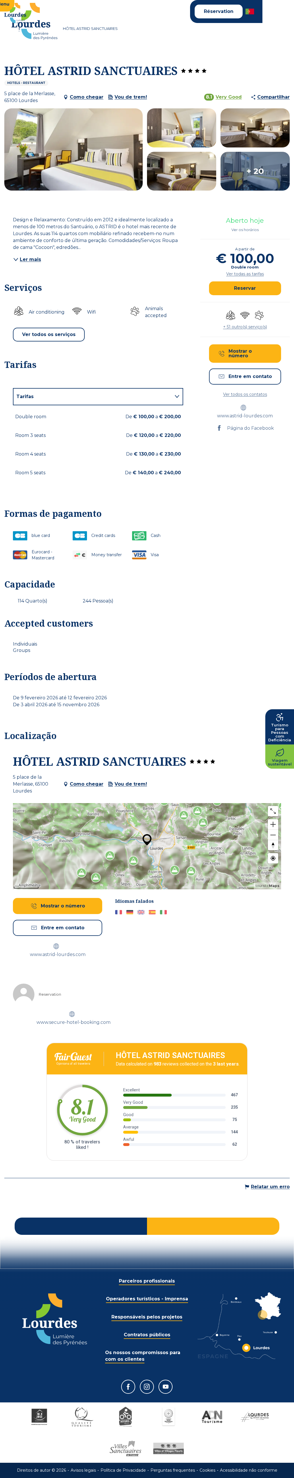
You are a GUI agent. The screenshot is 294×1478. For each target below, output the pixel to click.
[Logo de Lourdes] (54, 1319)
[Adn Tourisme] (211, 1417)
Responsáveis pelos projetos (146, 1317)
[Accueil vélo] (125, 1417)
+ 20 (255, 171)
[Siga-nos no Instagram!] (147, 1387)
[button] (250, 11)
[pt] (250, 11)
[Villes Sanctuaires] (125, 1448)
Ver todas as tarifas (245, 274)
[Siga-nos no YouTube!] (165, 1387)
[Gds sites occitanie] (168, 1417)
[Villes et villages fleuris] (168, 1448)
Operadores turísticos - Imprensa (147, 1299)
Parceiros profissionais (147, 1281)
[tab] (92, 397)
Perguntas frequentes (172, 1470)
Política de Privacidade (123, 1470)
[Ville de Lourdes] (254, 1417)
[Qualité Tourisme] (82, 1417)
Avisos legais (83, 1470)
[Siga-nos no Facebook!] (128, 1387)
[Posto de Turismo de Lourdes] (34, 21)
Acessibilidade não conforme (248, 1470)
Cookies (207, 1470)
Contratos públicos (147, 1334)
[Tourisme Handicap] (39, 1417)
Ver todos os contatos (245, 394)
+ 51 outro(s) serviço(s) (245, 326)
